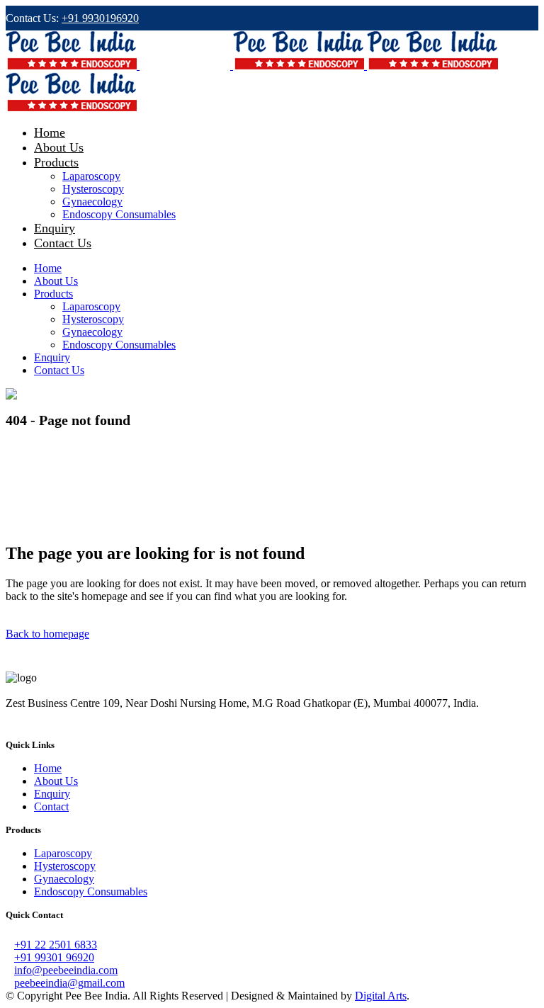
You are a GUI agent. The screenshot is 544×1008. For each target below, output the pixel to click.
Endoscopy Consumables (90, 891)
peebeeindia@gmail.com (69, 983)
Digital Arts (381, 996)
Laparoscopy (63, 853)
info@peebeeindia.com (66, 970)
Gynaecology (64, 879)
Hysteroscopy (65, 866)
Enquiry (52, 794)
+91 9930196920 (100, 18)
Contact (51, 806)
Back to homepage (47, 634)
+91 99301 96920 (54, 957)
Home (48, 768)
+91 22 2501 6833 (55, 945)
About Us (56, 781)
